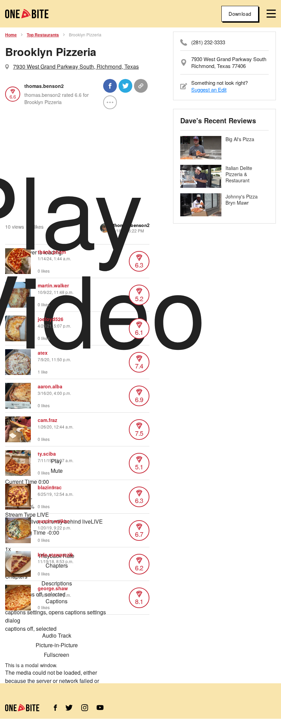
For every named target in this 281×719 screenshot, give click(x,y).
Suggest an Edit (209, 89)
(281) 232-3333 (208, 42)
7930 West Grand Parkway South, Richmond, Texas (76, 66)
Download (240, 13)
